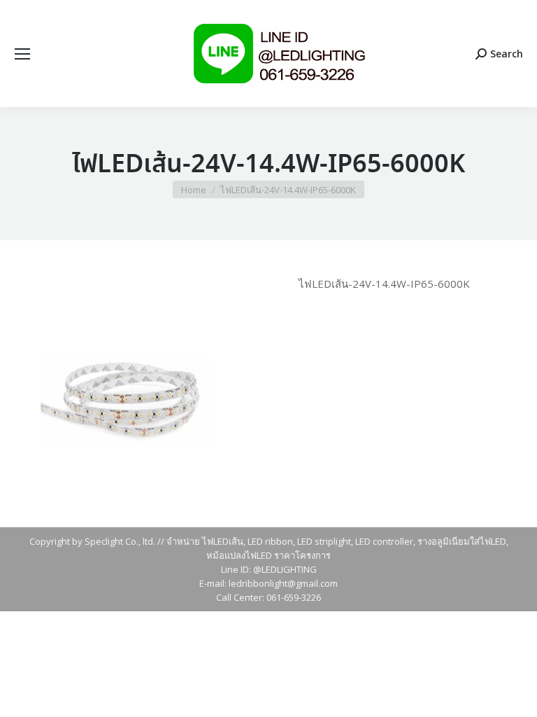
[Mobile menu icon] (22, 54)
